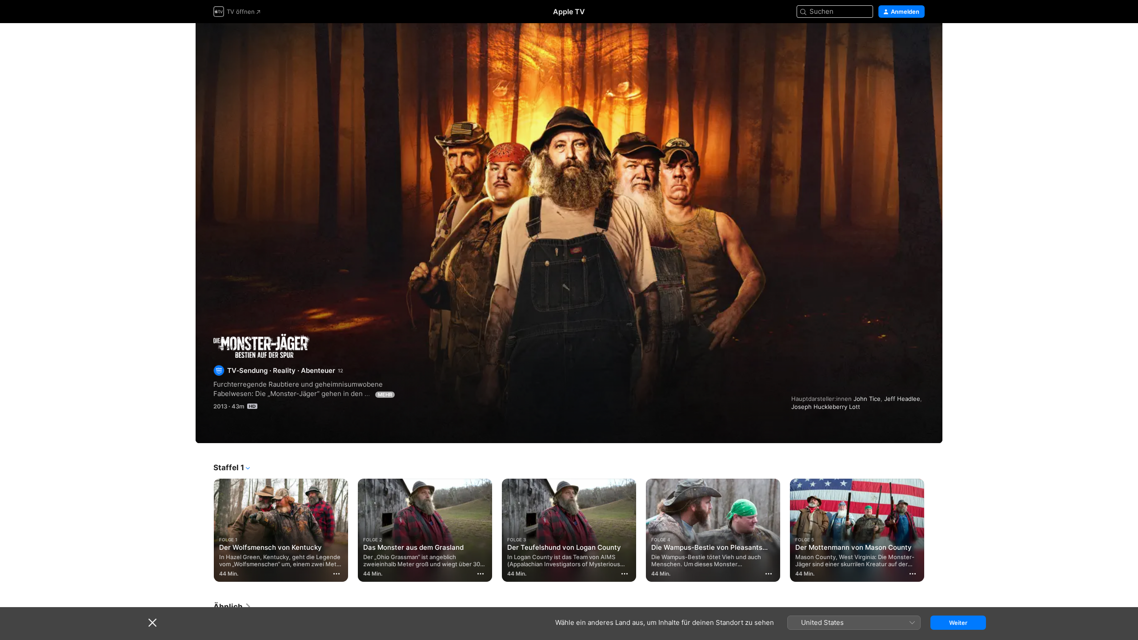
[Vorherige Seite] (204, 530)
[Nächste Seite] (933, 530)
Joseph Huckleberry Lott (825, 406)
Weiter (958, 622)
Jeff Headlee (902, 398)
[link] (232, 607)
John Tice (867, 398)
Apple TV (569, 11)
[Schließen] (152, 623)
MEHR (385, 395)
